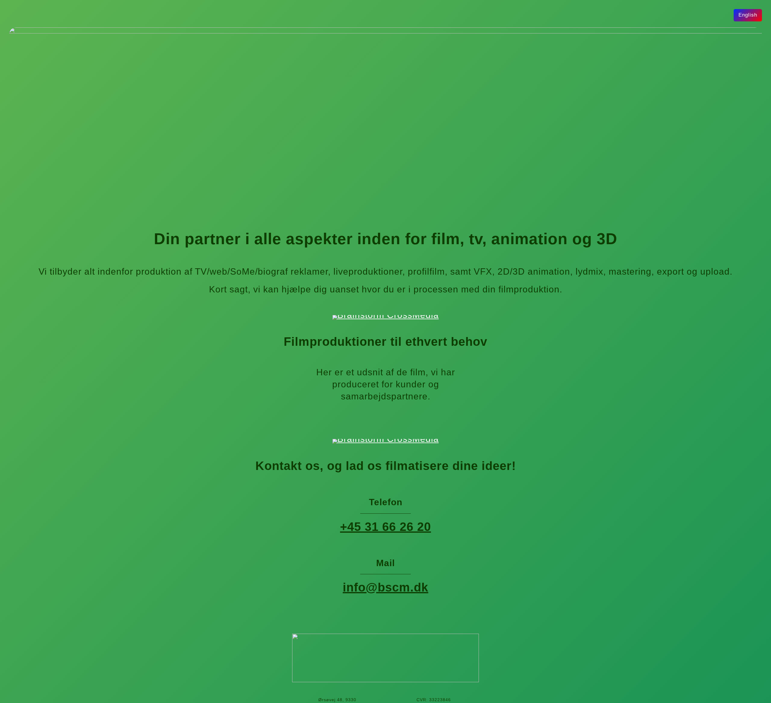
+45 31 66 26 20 (385, 526)
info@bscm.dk (385, 587)
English (747, 15)
